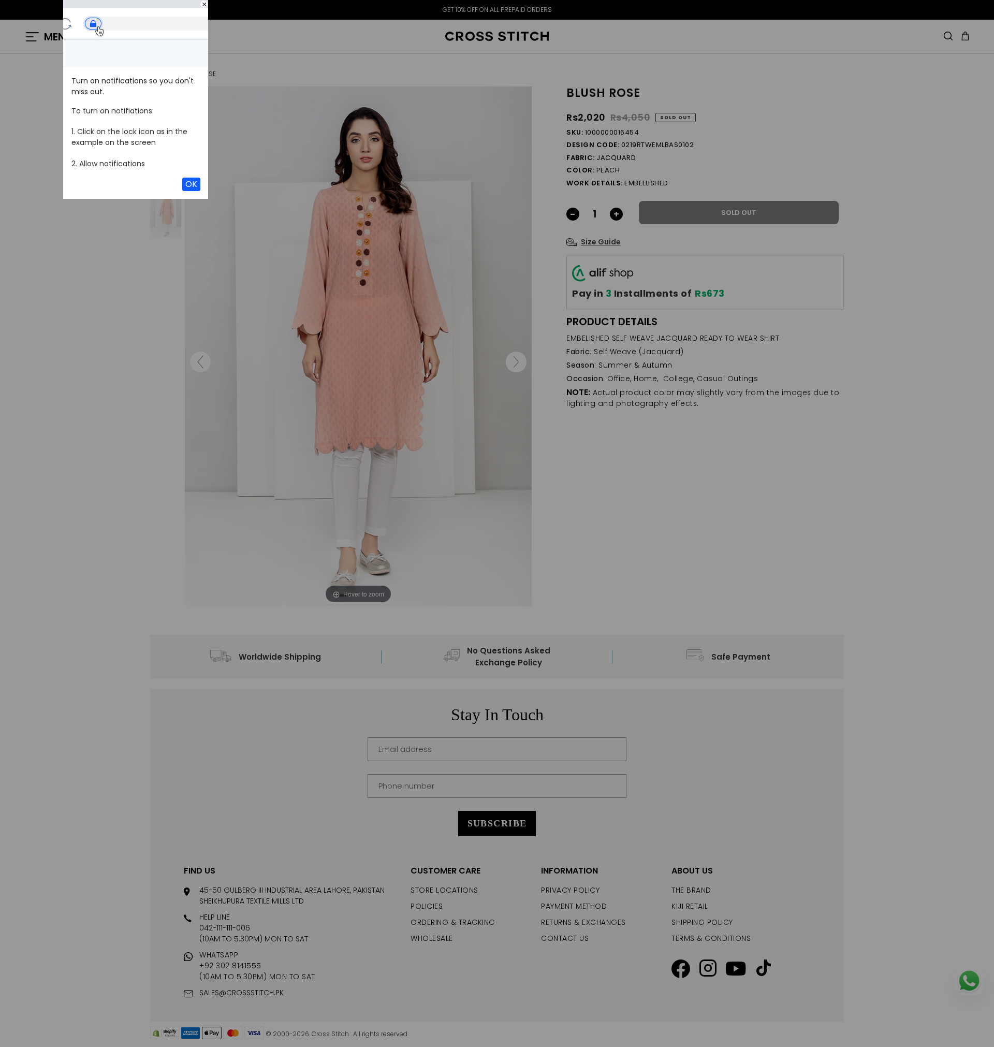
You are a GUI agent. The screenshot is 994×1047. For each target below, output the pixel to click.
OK (191, 184)
